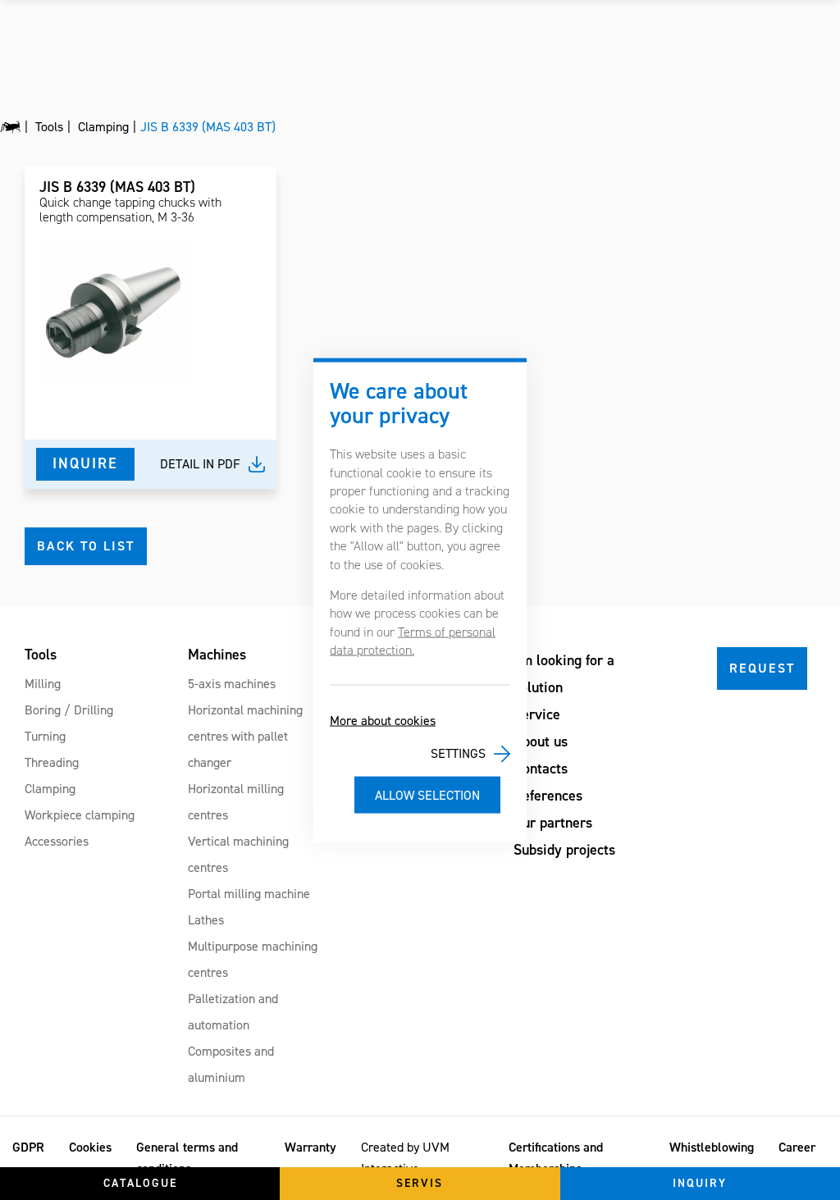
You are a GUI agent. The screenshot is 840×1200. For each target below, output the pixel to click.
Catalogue (140, 1183)
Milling (43, 683)
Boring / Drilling (69, 710)
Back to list (86, 545)
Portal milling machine (249, 893)
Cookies (90, 1147)
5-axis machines (232, 683)
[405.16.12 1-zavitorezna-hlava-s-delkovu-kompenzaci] (113, 312)
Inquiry (700, 1183)
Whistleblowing (711, 1147)
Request (762, 668)
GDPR (28, 1147)
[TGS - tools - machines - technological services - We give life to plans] (10, 127)
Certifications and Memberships (556, 1157)
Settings (458, 753)
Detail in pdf (200, 463)
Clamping (50, 788)
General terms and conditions (187, 1157)
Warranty (310, 1147)
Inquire (85, 463)
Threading (52, 762)
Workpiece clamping (80, 815)
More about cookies (383, 719)
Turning (45, 736)
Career (796, 1147)
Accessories (57, 841)
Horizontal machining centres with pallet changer (245, 736)
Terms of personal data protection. (412, 640)
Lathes (206, 920)
